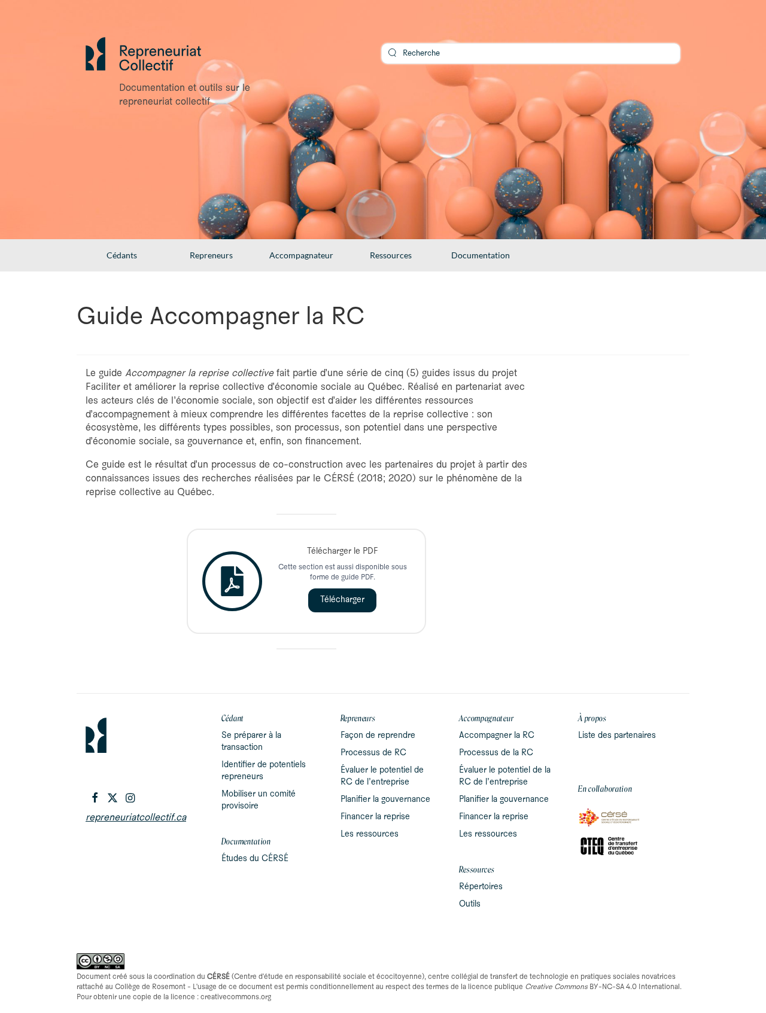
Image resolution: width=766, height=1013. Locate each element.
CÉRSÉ (218, 977)
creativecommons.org (235, 997)
